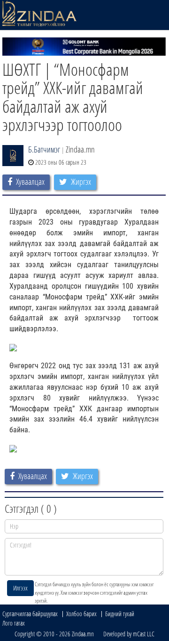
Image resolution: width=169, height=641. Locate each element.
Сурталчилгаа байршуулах (30, 613)
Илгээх (20, 587)
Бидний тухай (119, 613)
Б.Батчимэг (44, 149)
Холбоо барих (81, 613)
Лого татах (13, 623)
